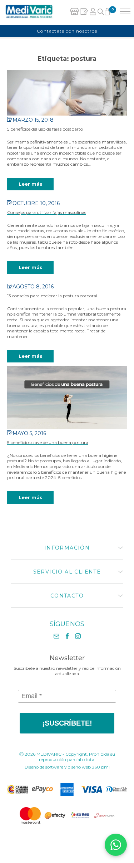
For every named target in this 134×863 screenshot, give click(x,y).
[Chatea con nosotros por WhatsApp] (116, 845)
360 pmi (101, 767)
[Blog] (84, 12)
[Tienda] (74, 12)
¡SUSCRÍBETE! (67, 723)
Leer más (31, 184)
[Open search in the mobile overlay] (100, 13)
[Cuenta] (93, 12)
